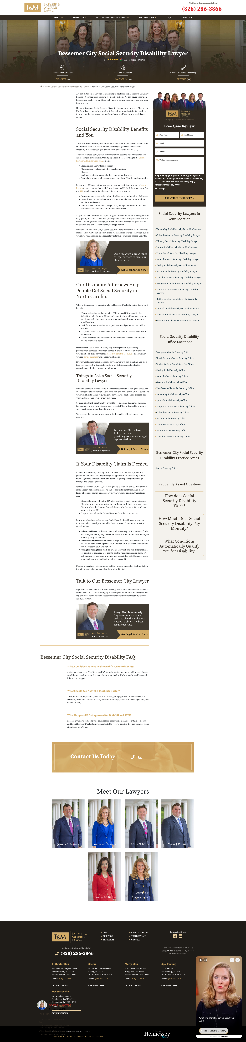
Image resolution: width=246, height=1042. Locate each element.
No (118, 527)
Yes (127, 527)
